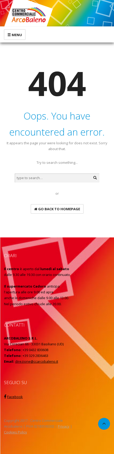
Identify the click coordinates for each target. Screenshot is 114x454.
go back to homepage (58, 209)
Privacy (63, 426)
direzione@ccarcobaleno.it (36, 361)
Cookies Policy (15, 432)
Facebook (15, 396)
